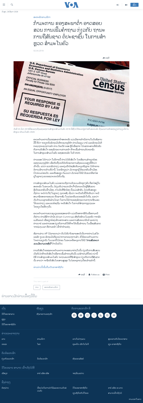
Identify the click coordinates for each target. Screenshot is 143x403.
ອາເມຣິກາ (41, 339)
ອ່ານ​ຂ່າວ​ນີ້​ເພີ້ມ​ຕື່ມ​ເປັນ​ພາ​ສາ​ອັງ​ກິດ (48, 267)
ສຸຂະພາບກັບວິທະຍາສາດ (117, 339)
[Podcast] (107, 315)
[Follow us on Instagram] (87, 315)
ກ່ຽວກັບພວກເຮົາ (8, 358)
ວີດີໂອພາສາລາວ (8, 314)
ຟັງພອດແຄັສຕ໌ (78, 358)
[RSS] (100, 315)
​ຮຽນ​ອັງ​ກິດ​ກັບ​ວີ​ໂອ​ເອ (80, 393)
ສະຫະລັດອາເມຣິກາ (42, 17)
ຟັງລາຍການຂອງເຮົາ (44, 314)
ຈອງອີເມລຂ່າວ (78, 373)
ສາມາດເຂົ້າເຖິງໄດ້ (115, 393)
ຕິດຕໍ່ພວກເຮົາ (42, 358)
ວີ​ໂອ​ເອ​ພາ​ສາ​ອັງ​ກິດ (80, 387)
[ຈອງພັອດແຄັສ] (113, 315)
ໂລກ (39, 344)
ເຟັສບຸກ (5, 373)
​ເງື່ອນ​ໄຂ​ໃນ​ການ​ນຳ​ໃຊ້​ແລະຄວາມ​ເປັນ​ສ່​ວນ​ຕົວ (51, 389)
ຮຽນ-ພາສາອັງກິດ (114, 344)
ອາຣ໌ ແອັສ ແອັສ (43, 373)
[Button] (106, 58)
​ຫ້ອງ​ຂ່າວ (5, 387)
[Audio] (118, 5)
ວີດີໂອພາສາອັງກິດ (9, 324)
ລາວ (3, 339)
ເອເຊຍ (4, 344)
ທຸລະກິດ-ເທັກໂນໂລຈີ (81, 344)
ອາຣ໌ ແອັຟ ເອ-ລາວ (115, 387)
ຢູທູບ (4, 319)
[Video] (126, 5)
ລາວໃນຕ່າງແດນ (79, 339)
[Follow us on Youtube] (80, 315)
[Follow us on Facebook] (74, 315)
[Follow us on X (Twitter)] (94, 315)
